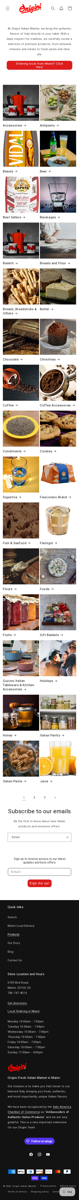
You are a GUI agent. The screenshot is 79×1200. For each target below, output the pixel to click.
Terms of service (17, 1191)
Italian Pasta (12, 781)
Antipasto (47, 125)
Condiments (12, 451)
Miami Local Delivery (21, 925)
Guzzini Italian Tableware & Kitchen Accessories (18, 685)
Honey (7, 735)
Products (14, 934)
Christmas (48, 359)
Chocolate (11, 359)
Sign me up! (40, 883)
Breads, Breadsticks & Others (20, 311)
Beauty (8, 171)
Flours (8, 589)
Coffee (8, 405)
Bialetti (8, 263)
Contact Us (15, 960)
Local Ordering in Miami (24, 1011)
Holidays (46, 681)
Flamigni (46, 543)
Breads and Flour (53, 263)
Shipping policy (40, 1191)
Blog (10, 951)
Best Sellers (12, 217)
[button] (7, 8)
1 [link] (24, 797)
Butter (44, 309)
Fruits (7, 635)
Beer (43, 171)
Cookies (46, 451)
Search (12, 917)
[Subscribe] (67, 837)
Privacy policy (48, 1186)
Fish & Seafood (14, 543)
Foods (45, 589)
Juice (44, 781)
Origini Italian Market (24, 1186)
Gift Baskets (49, 635)
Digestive (10, 497)
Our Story (14, 942)
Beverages (48, 217)
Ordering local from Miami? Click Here (39, 65)
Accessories (12, 125)
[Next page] (55, 797)
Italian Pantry (50, 735)
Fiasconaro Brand (53, 497)
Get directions (17, 1003)
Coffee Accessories (55, 405)
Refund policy (68, 1186)
